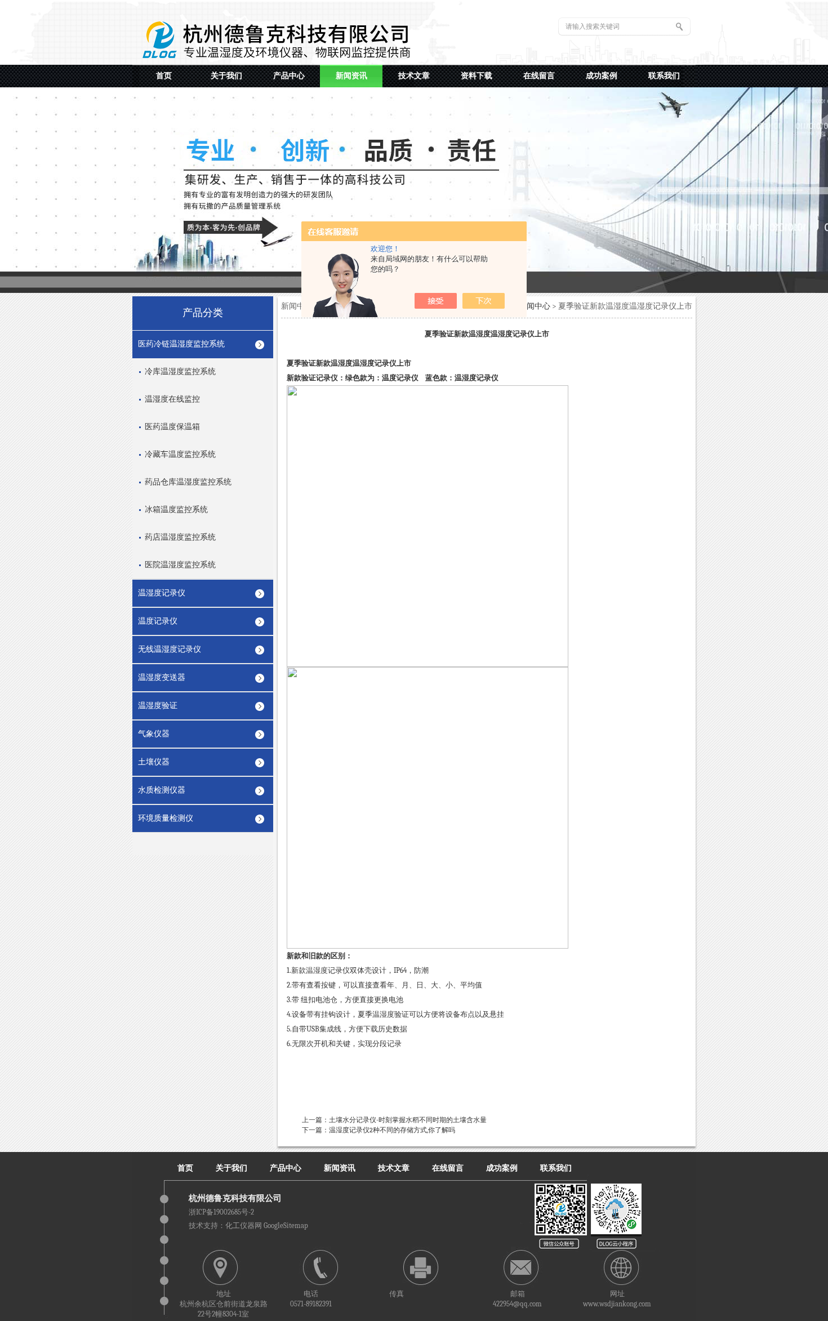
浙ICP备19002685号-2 (221, 1212)
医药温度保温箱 (172, 427)
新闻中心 (534, 306)
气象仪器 (154, 734)
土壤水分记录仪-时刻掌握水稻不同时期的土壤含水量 (408, 1120)
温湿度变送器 (161, 677)
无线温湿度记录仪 (169, 649)
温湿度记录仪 (161, 593)
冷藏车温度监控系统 (180, 454)
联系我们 (556, 1168)
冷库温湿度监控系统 (180, 371)
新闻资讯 (339, 1168)
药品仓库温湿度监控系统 (188, 482)
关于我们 (231, 1168)
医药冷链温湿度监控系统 (181, 344)
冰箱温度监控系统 (176, 509)
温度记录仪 (157, 621)
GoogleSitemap (286, 1225)
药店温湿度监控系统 (180, 537)
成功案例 (502, 1168)
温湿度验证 (157, 705)
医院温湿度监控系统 (180, 565)
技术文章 (393, 1168)
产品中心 (285, 1168)
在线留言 (448, 1168)
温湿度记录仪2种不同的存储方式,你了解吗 (392, 1130)
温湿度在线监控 (172, 399)
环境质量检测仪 (165, 818)
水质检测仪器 (161, 790)
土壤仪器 (154, 762)
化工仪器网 (243, 1225)
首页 (185, 1168)
